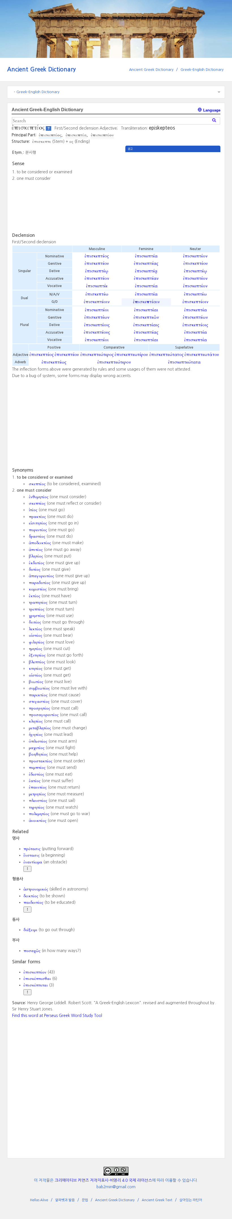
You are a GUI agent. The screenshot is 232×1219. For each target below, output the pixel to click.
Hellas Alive (39, 1200)
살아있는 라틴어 (190, 1200)
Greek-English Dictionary (202, 69)
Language (211, 110)
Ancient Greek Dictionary (41, 69)
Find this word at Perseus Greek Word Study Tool (57, 1015)
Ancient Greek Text (157, 1200)
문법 (85, 1200)
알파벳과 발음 (65, 1200)
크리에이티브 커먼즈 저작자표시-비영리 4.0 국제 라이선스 (103, 1180)
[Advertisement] (172, 191)
